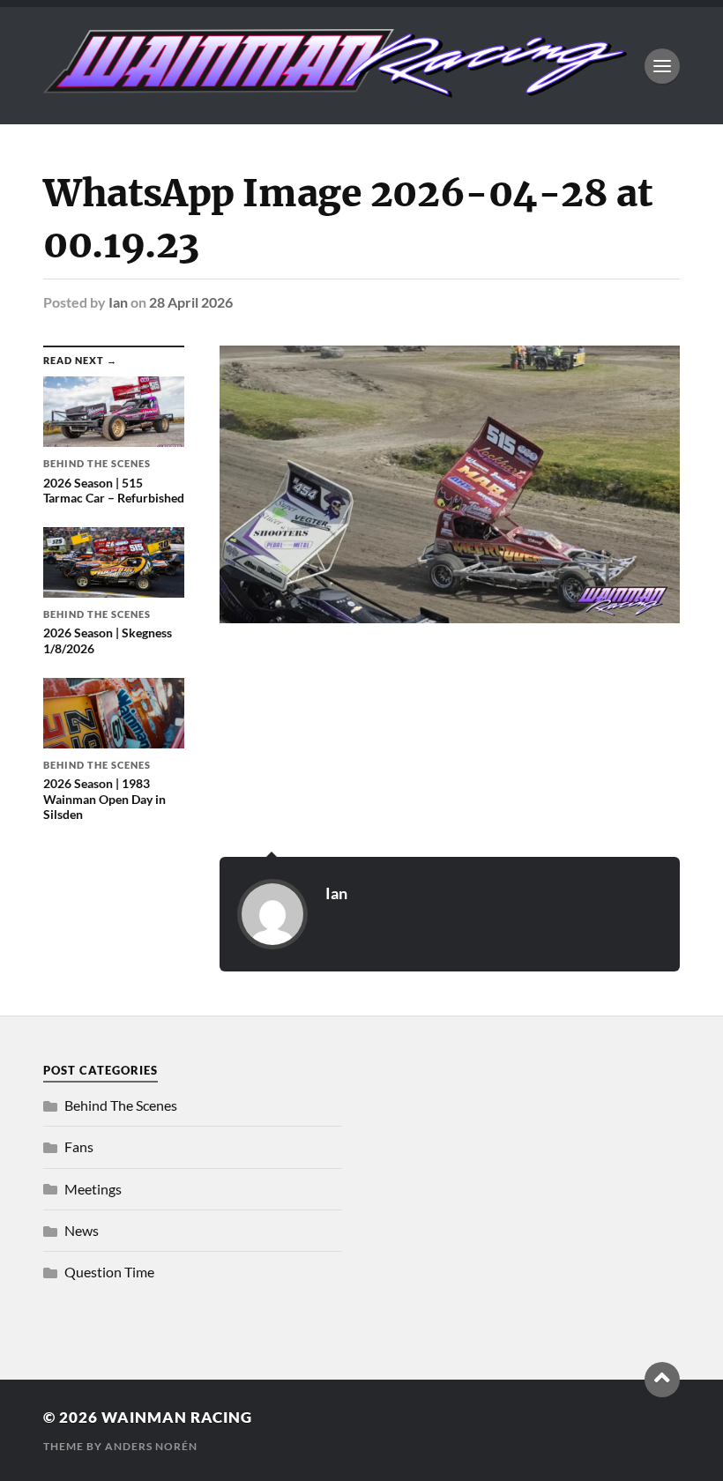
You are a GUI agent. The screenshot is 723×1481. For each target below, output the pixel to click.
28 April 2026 (191, 302)
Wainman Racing (176, 1417)
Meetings (93, 1188)
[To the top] (662, 1379)
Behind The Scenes (120, 1105)
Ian (118, 302)
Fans (78, 1146)
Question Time (109, 1271)
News (81, 1230)
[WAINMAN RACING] (334, 89)
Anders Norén (151, 1446)
